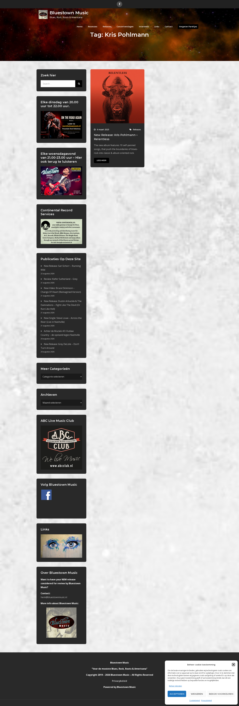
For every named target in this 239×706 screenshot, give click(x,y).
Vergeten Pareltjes (188, 26)
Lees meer (101, 160)
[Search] (78, 83)
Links (156, 26)
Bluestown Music (69, 12)
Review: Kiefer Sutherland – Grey (60, 278)
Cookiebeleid (194, 700)
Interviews (144, 26)
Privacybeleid (206, 700)
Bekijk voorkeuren (221, 694)
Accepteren (177, 694)
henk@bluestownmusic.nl (54, 597)
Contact (169, 26)
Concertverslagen (125, 26)
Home (79, 26)
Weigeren (197, 694)
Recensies (92, 26)
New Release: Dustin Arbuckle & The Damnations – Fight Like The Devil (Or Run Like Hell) (61, 305)
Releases (107, 26)
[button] (233, 664)
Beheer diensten (175, 686)
